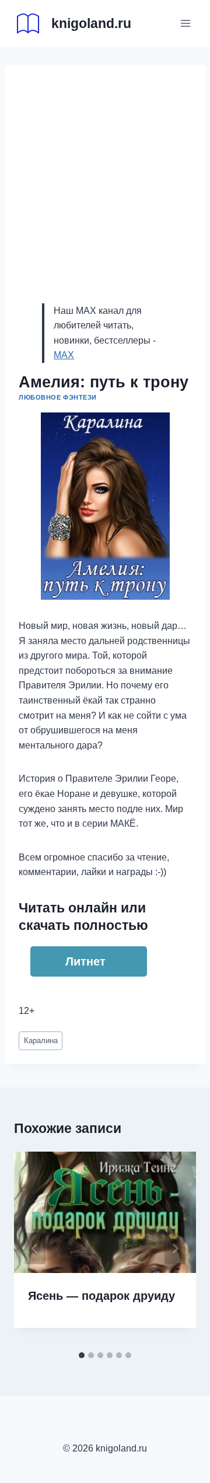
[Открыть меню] (185, 23)
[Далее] (175, 1248)
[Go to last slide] (35, 1248)
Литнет (85, 961)
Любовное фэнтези (58, 397)
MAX (64, 355)
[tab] (82, 1355)
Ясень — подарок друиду (101, 1295)
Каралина (41, 1040)
